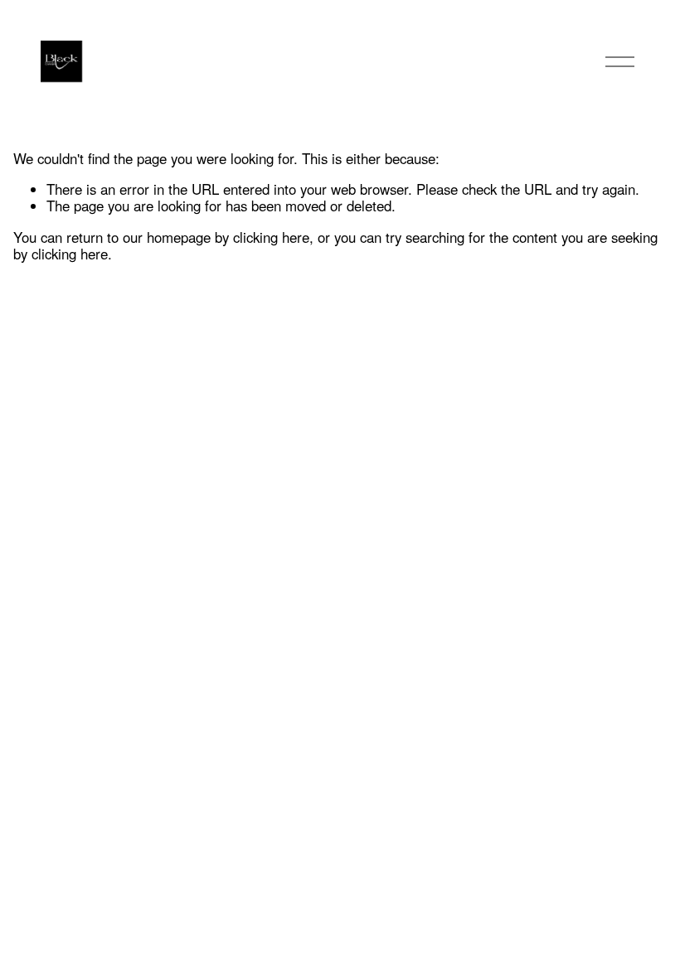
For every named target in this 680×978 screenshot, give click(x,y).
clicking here (271, 237)
